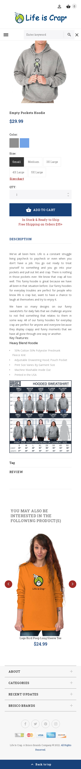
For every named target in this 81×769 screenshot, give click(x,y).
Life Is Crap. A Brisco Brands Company (31, 745)
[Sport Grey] (14, 143)
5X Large (37, 172)
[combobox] (45, 34)
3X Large (52, 162)
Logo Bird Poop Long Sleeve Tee (40, 638)
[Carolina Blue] (24, 143)
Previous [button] (8, 584)
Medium (33, 162)
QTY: (12, 187)
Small (16, 162)
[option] (40, 72)
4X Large (18, 172)
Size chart (17, 178)
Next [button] (72, 584)
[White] (35, 143)
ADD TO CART (44, 210)
